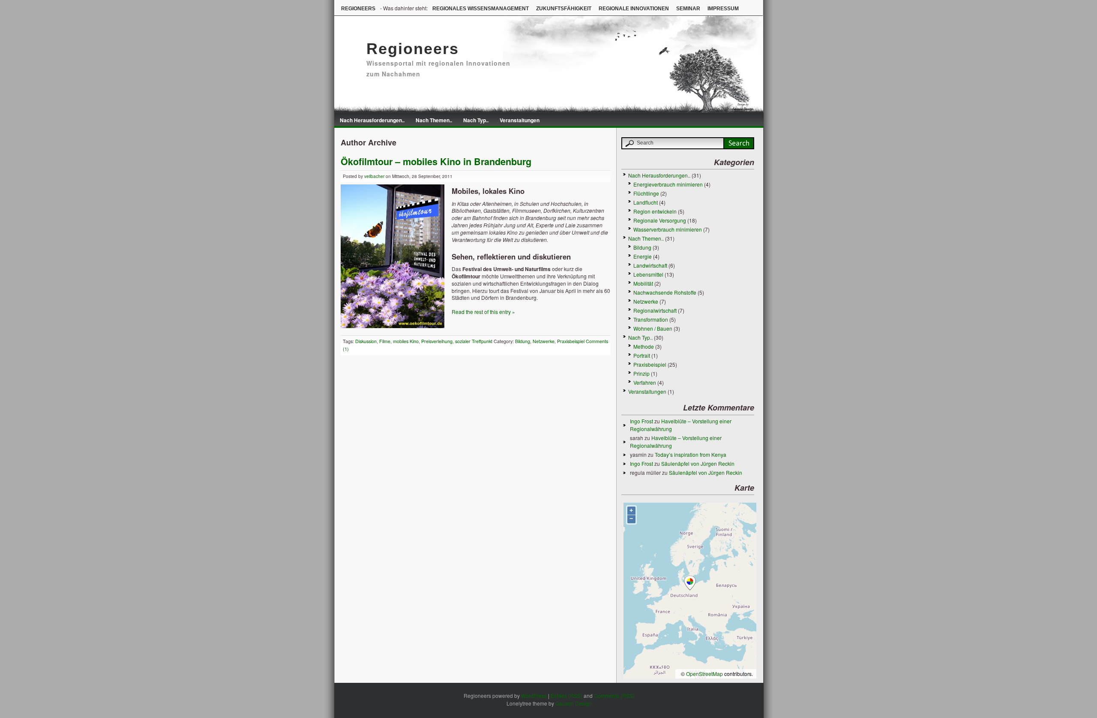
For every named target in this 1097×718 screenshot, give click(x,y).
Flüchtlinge (646, 193)
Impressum (723, 9)
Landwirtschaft (650, 265)
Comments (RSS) (614, 695)
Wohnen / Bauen (652, 328)
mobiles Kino (406, 341)
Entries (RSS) (566, 695)
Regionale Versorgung (659, 220)
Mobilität (643, 283)
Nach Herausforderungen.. (372, 120)
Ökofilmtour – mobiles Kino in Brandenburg (436, 161)
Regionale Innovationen (634, 9)
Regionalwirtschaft (655, 310)
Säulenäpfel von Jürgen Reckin (697, 463)
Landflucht (645, 202)
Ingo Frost (641, 421)
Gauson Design (573, 703)
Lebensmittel (648, 274)
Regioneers (358, 9)
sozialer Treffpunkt (473, 341)
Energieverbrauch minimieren (668, 184)
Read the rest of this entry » (483, 311)
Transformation (650, 319)
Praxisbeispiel (570, 341)
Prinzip (641, 373)
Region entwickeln (655, 211)
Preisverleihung (437, 341)
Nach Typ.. (476, 120)
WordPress (534, 695)
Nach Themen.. (434, 120)
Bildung (522, 341)
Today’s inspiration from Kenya (690, 454)
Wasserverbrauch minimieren (667, 229)
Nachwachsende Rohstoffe (664, 292)
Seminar (688, 9)
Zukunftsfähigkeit (563, 9)
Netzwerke (543, 341)
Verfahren (644, 382)
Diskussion (366, 341)
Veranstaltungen (520, 120)
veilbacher (374, 176)
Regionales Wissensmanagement (480, 9)
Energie (642, 256)
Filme (384, 341)
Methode (643, 346)
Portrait (641, 355)
